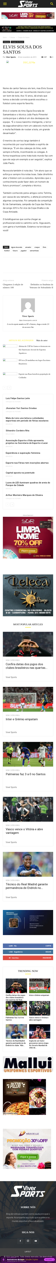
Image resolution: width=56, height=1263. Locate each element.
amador (28, 247)
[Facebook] (6, 267)
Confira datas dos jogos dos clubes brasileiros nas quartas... (27, 665)
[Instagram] (28, 1241)
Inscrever (47, 958)
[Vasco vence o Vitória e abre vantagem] (28, 809)
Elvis (44, 247)
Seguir (48, 952)
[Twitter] (12, 267)
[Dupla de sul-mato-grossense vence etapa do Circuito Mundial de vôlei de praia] (39, 1031)
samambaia (34, 251)
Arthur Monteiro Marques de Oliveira (24, 495)
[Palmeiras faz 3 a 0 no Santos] (28, 754)
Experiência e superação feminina (23, 453)
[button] (4, 4)
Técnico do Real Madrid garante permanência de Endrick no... (27, 886)
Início (5, 37)
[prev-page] (4, 388)
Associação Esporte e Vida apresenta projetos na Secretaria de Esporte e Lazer (27, 441)
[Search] (52, 4)
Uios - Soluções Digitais (29, 1260)
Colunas (12, 37)
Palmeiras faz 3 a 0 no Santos (26, 774)
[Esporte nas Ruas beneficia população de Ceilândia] (10, 375)
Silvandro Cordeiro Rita (17, 430)
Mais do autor (42, 340)
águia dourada (16, 247)
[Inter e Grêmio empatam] (28, 699)
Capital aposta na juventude (20, 472)
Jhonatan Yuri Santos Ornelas (21, 408)
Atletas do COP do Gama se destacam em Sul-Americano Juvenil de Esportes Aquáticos (34, 349)
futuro (15, 251)
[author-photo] (28, 312)
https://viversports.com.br (28, 320)
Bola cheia (10, 434)
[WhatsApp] (25, 267)
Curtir (48, 946)
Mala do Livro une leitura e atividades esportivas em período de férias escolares (27, 419)
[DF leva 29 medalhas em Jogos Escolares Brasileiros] (10, 362)
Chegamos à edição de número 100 (13, 286)
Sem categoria (13, 660)
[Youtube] (36, 1241)
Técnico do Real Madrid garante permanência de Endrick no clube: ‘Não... (16, 1043)
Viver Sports (11, 57)
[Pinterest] (19, 267)
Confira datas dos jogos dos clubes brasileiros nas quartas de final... (15, 997)
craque (37, 247)
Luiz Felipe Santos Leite (18, 398)
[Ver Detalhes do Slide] (28, 595)
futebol (7, 251)
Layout (28, 1252)
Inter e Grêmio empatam (22, 719)
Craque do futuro (23, 37)
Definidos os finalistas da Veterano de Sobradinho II (41, 286)
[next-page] (9, 388)
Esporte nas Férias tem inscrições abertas (27, 463)
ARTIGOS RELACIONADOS (21, 340)
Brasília (9, 424)
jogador (24, 251)
